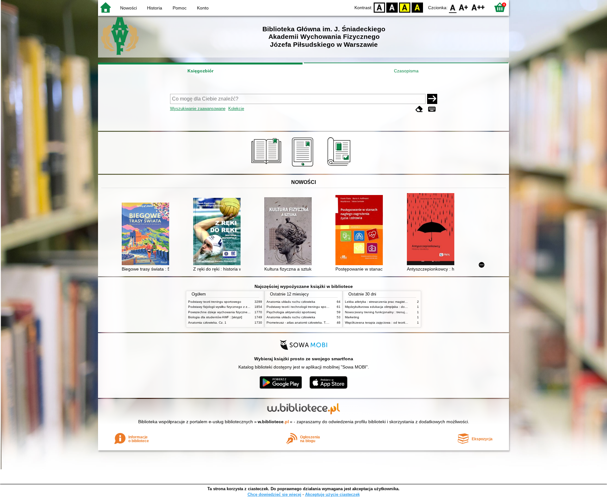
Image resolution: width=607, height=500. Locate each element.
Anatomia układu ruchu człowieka (291, 301)
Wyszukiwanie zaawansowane (197, 108)
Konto (203, 7)
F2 (478, 7)
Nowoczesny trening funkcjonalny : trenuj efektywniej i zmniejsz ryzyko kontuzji (402, 312)
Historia (154, 7)
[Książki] (267, 166)
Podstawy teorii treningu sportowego (214, 301)
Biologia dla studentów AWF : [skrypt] (215, 317)
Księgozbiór (200, 70)
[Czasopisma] (340, 166)
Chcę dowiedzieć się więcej (274, 494)
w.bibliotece (273, 421)
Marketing (352, 317)
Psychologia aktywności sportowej (291, 312)
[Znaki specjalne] (432, 109)
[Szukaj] (432, 99)
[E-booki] (304, 166)
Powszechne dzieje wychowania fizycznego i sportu (225, 312)
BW (392, 7)
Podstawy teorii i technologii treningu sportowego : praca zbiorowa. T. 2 (318, 306)
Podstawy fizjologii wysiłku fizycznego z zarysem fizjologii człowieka (236, 306)
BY (417, 7)
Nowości (128, 7)
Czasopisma (406, 70)
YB (404, 7)
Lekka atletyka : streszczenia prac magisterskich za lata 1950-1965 (394, 301)
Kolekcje (236, 108)
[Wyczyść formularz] (419, 109)
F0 (453, 7)
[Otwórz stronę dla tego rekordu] (147, 234)
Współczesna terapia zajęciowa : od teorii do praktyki (383, 322)
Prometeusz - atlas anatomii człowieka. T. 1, (298, 322)
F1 (464, 7)
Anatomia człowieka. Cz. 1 (207, 322)
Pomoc (180, 7)
